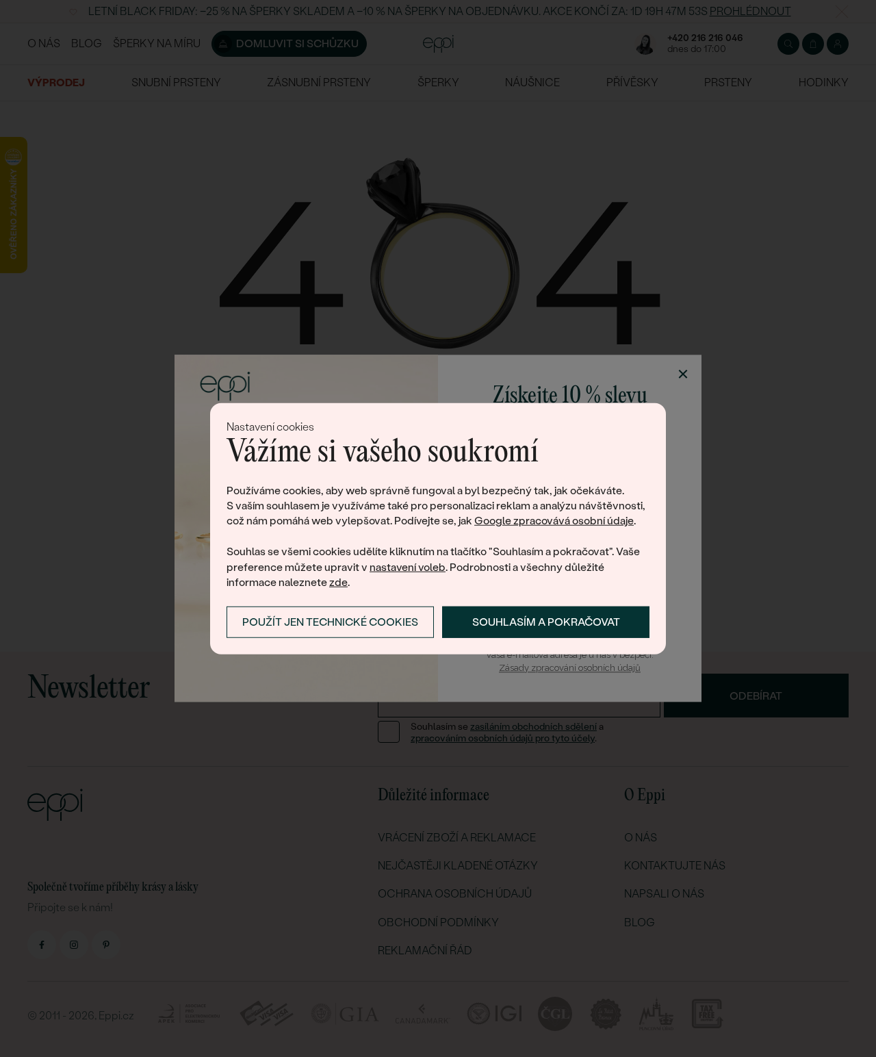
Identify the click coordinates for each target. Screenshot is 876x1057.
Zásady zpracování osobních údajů (570, 668)
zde (338, 582)
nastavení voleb (408, 566)
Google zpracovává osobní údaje (554, 520)
